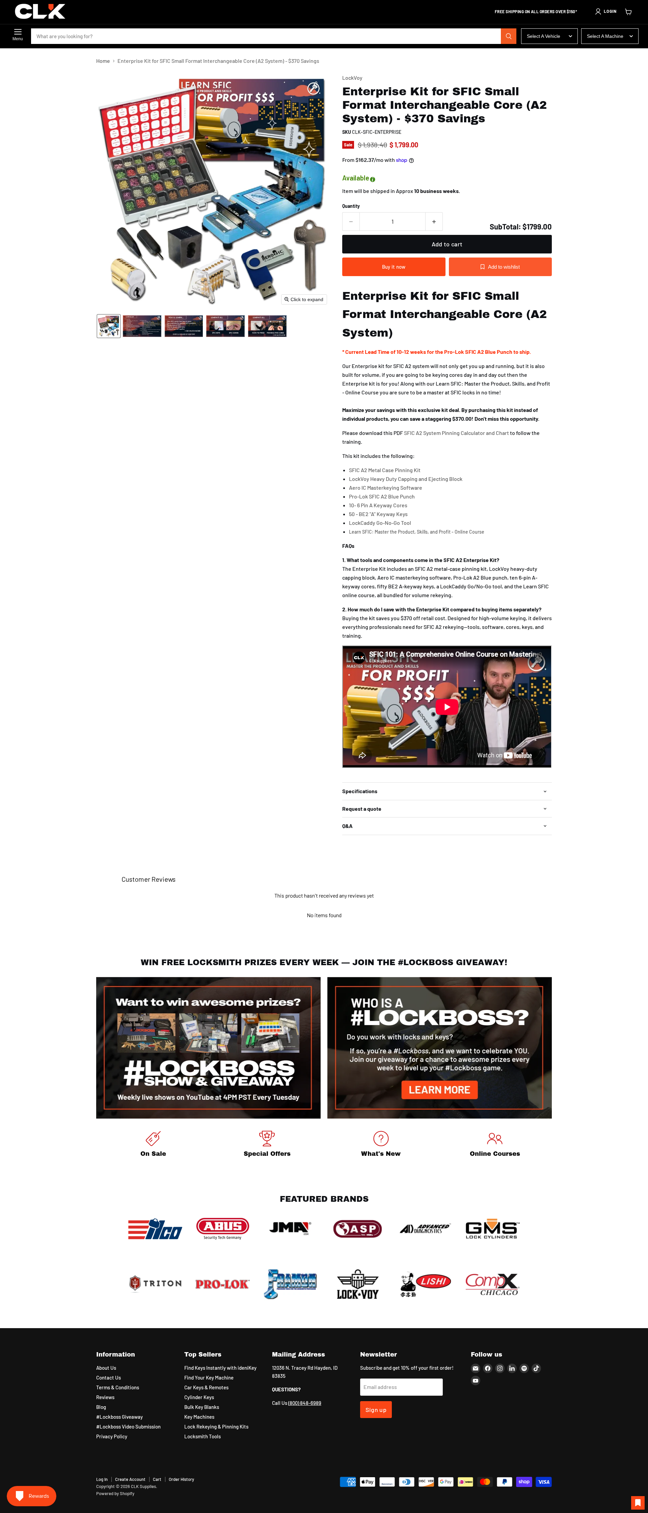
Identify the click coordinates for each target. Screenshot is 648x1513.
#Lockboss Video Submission (128, 1426)
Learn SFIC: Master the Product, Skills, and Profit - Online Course (416, 532)
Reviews (105, 1397)
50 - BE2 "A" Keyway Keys (378, 514)
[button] (605, 11)
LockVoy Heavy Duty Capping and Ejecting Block (405, 478)
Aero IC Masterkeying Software (385, 487)
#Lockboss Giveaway (119, 1417)
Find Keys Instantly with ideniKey (220, 1368)
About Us (106, 1368)
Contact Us (108, 1377)
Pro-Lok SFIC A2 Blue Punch (382, 496)
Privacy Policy (111, 1436)
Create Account (130, 1479)
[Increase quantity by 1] (434, 221)
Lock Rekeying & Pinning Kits (216, 1426)
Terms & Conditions (117, 1387)
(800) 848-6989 (304, 1403)
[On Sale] (153, 1145)
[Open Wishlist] (638, 1503)
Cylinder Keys (199, 1397)
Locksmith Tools (202, 1436)
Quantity (351, 206)
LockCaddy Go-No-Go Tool (380, 522)
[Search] (508, 36)
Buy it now (394, 267)
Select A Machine (605, 36)
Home (103, 61)
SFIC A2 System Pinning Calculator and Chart (456, 433)
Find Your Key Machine (209, 1377)
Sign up (376, 1409)
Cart (157, 1479)
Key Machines (199, 1417)
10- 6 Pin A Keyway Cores (378, 505)
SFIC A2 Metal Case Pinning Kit (385, 470)
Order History (181, 1479)
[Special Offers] (267, 1145)
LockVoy (352, 77)
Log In (102, 1479)
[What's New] (381, 1145)
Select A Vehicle (543, 36)
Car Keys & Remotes (206, 1387)
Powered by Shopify (115, 1493)
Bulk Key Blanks (201, 1407)
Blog (101, 1407)
